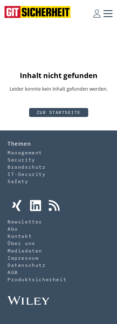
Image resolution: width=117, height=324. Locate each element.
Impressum (23, 258)
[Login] (96, 13)
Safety (18, 181)
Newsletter (25, 222)
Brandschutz (27, 167)
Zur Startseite (59, 112)
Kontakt (20, 236)
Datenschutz (27, 265)
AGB (13, 272)
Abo (13, 229)
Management (25, 153)
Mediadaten (25, 251)
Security (21, 160)
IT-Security (27, 174)
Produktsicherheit (37, 279)
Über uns (21, 243)
